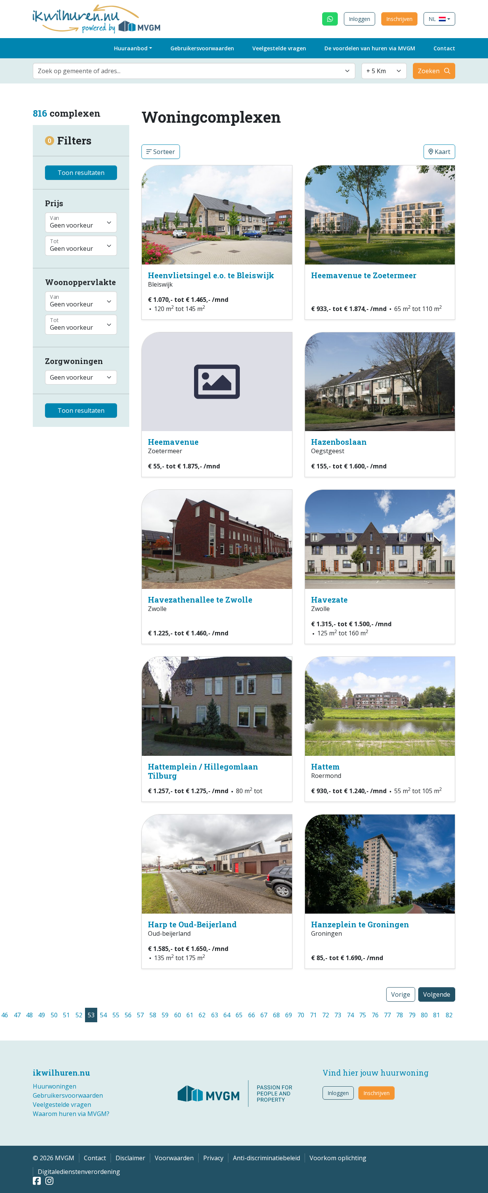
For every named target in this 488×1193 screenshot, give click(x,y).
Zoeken (429, 71)
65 (239, 1015)
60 (177, 1015)
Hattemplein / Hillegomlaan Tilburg (203, 771)
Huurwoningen (54, 1086)
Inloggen (359, 18)
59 (165, 1015)
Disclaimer (130, 1158)
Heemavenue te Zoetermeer (363, 275)
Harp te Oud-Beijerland (192, 924)
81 (436, 1015)
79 (412, 1015)
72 (325, 1015)
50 (54, 1015)
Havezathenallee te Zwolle (200, 600)
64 (226, 1015)
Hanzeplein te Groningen (360, 924)
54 (103, 1015)
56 (128, 1015)
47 (17, 1015)
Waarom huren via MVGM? (71, 1114)
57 (140, 1015)
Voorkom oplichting (338, 1158)
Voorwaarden (174, 1158)
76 (375, 1015)
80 (424, 1015)
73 (337, 1015)
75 (362, 1015)
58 (152, 1015)
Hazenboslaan (339, 442)
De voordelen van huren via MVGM (369, 48)
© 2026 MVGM (53, 1158)
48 (29, 1015)
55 (115, 1015)
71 (313, 1015)
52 (78, 1015)
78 (399, 1015)
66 (251, 1015)
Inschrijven (399, 18)
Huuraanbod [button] (131, 48)
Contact (444, 48)
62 (202, 1015)
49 (41, 1015)
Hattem (325, 766)
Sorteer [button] (163, 152)
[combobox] (194, 71)
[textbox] (189, 71)
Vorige (400, 994)
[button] (439, 19)
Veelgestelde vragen (279, 48)
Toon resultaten (81, 172)
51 (66, 1015)
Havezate (329, 600)
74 (350, 1015)
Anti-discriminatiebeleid (266, 1158)
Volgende (436, 994)
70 (300, 1015)
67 (263, 1015)
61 (189, 1015)
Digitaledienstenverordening (79, 1171)
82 (449, 1015)
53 (91, 1015)
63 (214, 1015)
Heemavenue (173, 442)
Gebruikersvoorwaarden (202, 48)
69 (288, 1015)
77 (387, 1015)
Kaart (441, 152)
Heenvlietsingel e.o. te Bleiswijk (211, 275)
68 (276, 1015)
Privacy (213, 1158)
